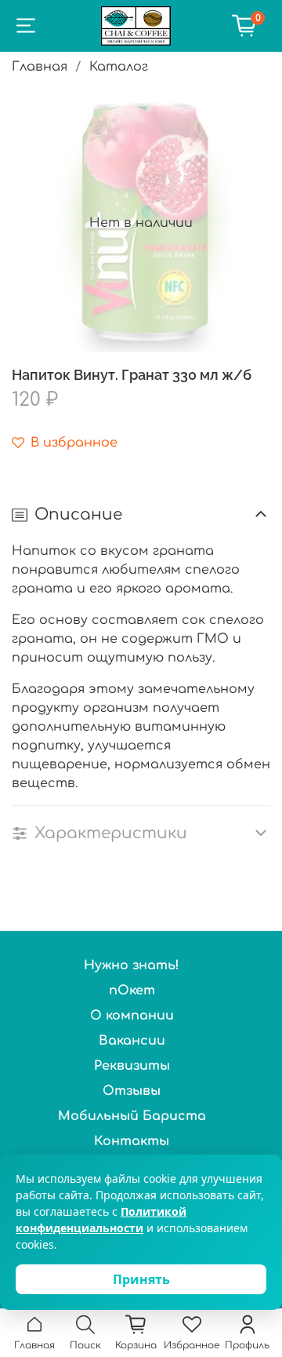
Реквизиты (132, 1066)
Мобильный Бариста (132, 1116)
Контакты (131, 1141)
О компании (132, 1016)
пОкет (132, 990)
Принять (141, 1279)
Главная (39, 67)
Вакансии (132, 1041)
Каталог (118, 67)
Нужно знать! (131, 965)
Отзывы (132, 1091)
